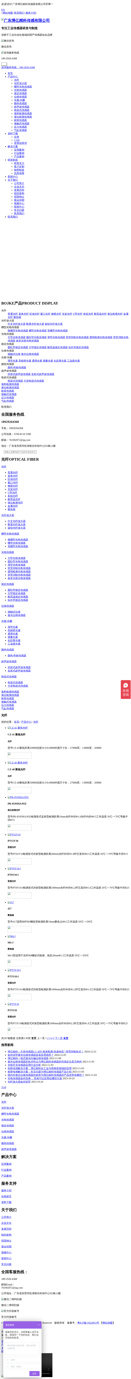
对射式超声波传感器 (19, 374)
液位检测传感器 (23, 116)
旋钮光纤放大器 (54, 324)
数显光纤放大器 (35, 324)
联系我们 (19, 213)
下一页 (59, 1038)
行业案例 (19, 153)
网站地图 (107, 1322)
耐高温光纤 (100, 314)
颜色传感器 (20, 103)
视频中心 (19, 203)
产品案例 (19, 156)
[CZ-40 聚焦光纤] (69, 763)
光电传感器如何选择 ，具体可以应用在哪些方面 (35, 1078)
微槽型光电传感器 (18, 330)
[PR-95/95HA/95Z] (69, 797)
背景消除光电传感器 (19, 575)
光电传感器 (20, 90)
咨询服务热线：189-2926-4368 (18, 67)
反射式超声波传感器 (42, 374)
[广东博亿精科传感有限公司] (25, 20)
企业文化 (19, 186)
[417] (69, 902)
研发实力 (19, 163)
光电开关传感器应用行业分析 (24, 1065)
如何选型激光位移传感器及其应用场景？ (31, 1055)
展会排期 (19, 200)
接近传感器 (20, 93)
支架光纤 (67, 314)
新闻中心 (13, 176)
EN (3, 9)
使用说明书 (20, 143)
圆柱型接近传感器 (18, 347)
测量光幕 (48, 360)
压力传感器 (20, 126)
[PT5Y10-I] (69, 970)
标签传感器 (20, 120)
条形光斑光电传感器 (27, 340)
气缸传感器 (20, 130)
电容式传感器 (21, 110)
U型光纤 (77, 314)
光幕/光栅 (19, 100)
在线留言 (6, 1196)
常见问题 (19, 210)
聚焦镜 (17, 317)
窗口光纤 (45, 314)
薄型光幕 (13, 360)
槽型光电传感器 (23, 86)
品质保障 (19, 173)
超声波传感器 (21, 106)
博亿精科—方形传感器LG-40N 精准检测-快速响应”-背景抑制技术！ (46, 1051)
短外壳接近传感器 (78, 347)
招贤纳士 (19, 196)
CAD (17, 140)
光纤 (16, 80)
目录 (16, 137)
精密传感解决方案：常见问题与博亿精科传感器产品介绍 (40, 1071)
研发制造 (13, 159)
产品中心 (13, 76)
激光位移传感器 (30, 354)
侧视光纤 (56, 314)
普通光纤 (13, 314)
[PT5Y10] (69, 1004)
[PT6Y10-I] (69, 868)
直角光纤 (24, 314)
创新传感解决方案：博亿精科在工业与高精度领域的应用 (40, 1068)
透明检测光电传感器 (100, 337)
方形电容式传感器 (34, 380)
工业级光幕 (73, 360)
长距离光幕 (60, 360)
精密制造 (19, 170)
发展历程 (19, 190)
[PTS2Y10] (69, 834)
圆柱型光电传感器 (36, 337)
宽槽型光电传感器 (57, 330)
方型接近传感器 (38, 347)
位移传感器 (20, 96)
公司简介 (19, 183)
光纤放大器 (20, 83)
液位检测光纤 (115, 314)
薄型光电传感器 (56, 337)
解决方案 (13, 146)
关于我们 (13, 180)
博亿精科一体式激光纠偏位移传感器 (28, 1058)
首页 (10, 73)
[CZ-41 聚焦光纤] (69, 728)
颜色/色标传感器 (17, 367)
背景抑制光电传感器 (77, 337)
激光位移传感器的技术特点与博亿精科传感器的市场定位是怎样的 (45, 1061)
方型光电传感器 (17, 337)
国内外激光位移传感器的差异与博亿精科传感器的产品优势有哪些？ (46, 1075)
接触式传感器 (21, 123)
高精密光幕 (25, 360)
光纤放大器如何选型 (19, 1081)
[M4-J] (69, 936)
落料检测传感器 (23, 113)
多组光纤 (88, 314)
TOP (3, 1087)
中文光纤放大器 (17, 324)
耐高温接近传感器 (57, 347)
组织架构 (19, 193)
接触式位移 (14, 354)
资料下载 (13, 133)
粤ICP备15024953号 (88, 1322)
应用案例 (19, 149)
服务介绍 (6, 1190)
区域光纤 (34, 314)
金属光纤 (13, 506)
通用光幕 (37, 360)
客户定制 (19, 166)
